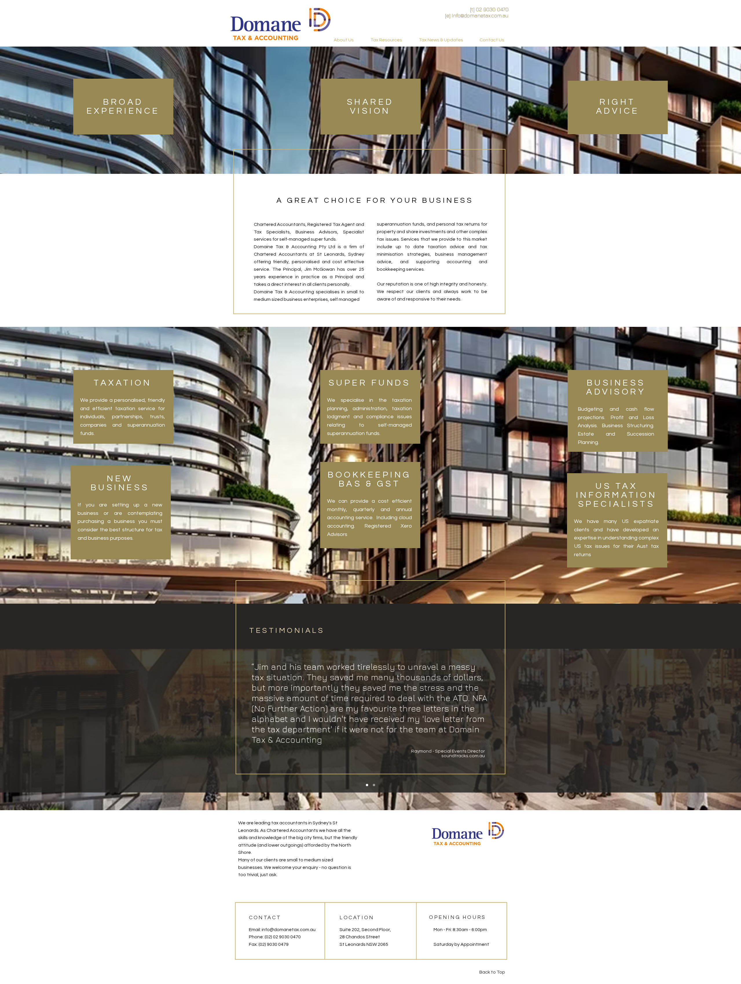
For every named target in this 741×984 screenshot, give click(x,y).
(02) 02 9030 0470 (283, 937)
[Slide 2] (374, 785)
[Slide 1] (367, 785)
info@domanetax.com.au (289, 929)
